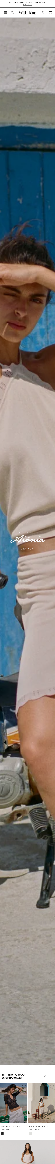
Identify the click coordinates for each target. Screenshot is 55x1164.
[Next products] (50, 1076)
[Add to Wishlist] (24, 1086)
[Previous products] (45, 1076)
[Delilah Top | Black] (13, 1103)
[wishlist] (43, 12)
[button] (50, 12)
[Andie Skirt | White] (41, 1103)
